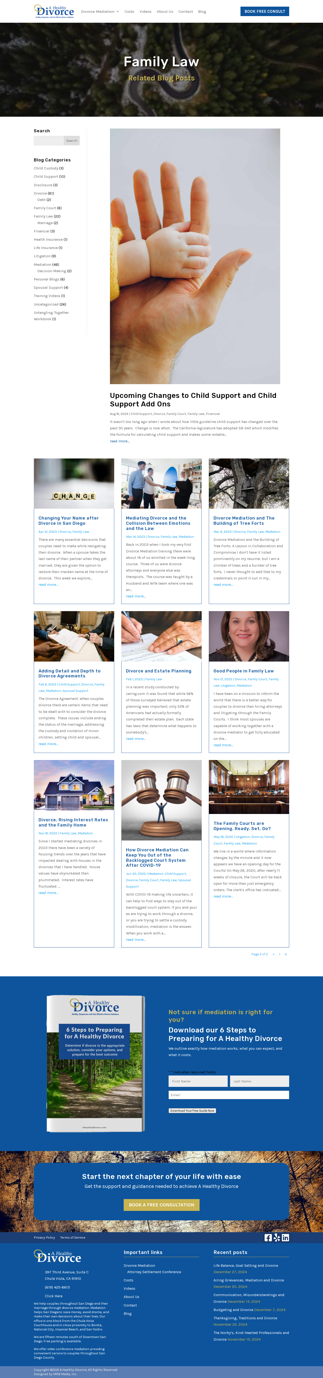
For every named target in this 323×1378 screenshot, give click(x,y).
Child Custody (46, 168)
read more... (120, 441)
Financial (41, 231)
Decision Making (51, 271)
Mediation (42, 264)
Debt (41, 199)
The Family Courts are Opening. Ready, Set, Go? (242, 826)
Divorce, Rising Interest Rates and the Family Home (73, 822)
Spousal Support (48, 287)
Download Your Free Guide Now (192, 1110)
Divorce (40, 193)
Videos (146, 11)
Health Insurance (48, 239)
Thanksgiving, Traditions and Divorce (245, 1318)
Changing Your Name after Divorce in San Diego (69, 521)
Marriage (45, 223)
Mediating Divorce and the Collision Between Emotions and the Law (158, 523)
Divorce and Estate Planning (159, 671)
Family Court (45, 208)
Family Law (43, 216)
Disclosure (43, 185)
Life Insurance (46, 247)
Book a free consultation (161, 1205)
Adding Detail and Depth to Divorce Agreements (70, 673)
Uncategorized (46, 304)
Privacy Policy (44, 1238)
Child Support (46, 176)
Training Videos (47, 295)
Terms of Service (72, 1238)
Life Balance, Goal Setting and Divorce (246, 1265)
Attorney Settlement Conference (154, 1272)
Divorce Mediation (98, 11)
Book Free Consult (264, 11)
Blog (202, 11)
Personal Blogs (46, 279)
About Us (165, 11)
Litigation (42, 256)
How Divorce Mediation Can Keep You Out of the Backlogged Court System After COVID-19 (157, 857)
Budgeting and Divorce (233, 1309)
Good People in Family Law (244, 671)
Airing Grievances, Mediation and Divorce (249, 1280)
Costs (129, 11)
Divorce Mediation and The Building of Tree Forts (244, 521)
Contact (186, 11)
